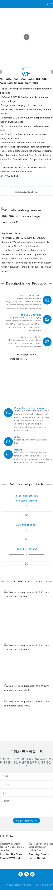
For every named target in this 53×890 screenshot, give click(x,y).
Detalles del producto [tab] (26, 192)
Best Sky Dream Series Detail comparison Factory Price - (39, 856)
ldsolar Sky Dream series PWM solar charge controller (12, 856)
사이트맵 (27, 884)
